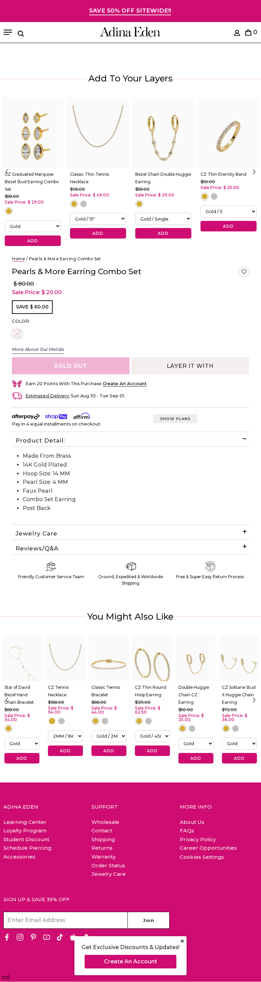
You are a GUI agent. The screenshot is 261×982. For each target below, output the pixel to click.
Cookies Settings (202, 857)
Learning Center (25, 822)
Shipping (103, 839)
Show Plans (175, 418)
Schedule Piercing (27, 848)
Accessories (19, 856)
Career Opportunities (208, 848)
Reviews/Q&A (37, 548)
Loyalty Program (25, 830)
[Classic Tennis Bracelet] (109, 658)
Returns (101, 848)
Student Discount (26, 839)
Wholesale (105, 822)
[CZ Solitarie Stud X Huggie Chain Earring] (239, 658)
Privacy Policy (198, 839)
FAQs (187, 830)
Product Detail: (40, 440)
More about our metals (38, 349)
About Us (192, 822)
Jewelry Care (36, 533)
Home (18, 258)
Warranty (103, 856)
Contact (101, 830)
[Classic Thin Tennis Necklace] (98, 132)
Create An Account (130, 961)
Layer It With (190, 366)
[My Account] (237, 34)
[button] (244, 272)
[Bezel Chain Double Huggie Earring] (163, 132)
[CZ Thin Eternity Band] (228, 132)
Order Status (108, 865)
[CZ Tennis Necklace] (65, 658)
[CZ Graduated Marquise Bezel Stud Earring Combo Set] (33, 132)
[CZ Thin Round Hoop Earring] (152, 658)
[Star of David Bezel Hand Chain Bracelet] (22, 658)
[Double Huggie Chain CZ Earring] (196, 658)
